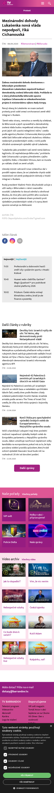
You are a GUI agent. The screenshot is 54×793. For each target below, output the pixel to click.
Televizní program (10, 706)
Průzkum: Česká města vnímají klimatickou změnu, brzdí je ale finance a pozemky (28, 295)
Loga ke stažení (9, 720)
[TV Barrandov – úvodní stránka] (7, 3)
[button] (27, 788)
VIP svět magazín (36, 706)
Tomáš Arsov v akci (37, 709)
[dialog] (27, 758)
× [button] (51, 726)
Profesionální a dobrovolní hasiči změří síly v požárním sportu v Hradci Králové (31, 270)
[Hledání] (49, 4)
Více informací (37, 743)
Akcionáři (6, 713)
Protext (27, 10)
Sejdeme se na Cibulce (38, 713)
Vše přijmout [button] (27, 775)
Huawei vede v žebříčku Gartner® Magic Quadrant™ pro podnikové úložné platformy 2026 (29, 283)
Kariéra (5, 716)
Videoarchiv (7, 709)
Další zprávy (27, 468)
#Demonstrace (28, 44)
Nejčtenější (21, 259)
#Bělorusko (42, 44)
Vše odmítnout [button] (27, 782)
